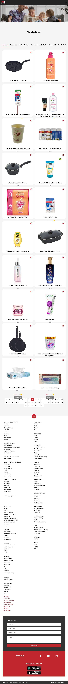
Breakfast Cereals (38, 527)
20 (9, 402)
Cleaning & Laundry (8, 428)
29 (39, 402)
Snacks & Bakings (39, 516)
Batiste (51, 45)
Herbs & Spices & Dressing (41, 529)
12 (42, 399)
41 (39, 405)
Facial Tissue (37, 422)
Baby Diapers (37, 495)
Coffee (35, 539)
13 (45, 399)
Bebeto (56, 45)
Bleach (35, 452)
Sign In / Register (8, 604)
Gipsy (35, 424)
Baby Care (31, 45)
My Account (7, 610)
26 (29, 402)
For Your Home (7, 476)
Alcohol (5, 424)
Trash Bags (37, 466)
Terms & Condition (9, 600)
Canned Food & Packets (40, 531)
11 (39, 399)
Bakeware (36, 487)
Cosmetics (6, 431)
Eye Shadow (7, 564)
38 (29, 405)
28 (35, 402)
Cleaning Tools (38, 476)
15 (52, 399)
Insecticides (37, 472)
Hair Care (6, 529)
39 (32, 405)
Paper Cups (37, 470)
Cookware (36, 489)
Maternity (6, 591)
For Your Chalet (8, 468)
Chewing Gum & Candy (40, 522)
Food (35, 525)
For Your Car (7, 466)
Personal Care (7, 437)
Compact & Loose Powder (10, 574)
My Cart (6, 608)
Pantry (5, 435)
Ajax (11, 45)
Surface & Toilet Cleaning (40, 456)
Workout (6, 472)
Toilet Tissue (37, 433)
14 (48, 399)
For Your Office (7, 464)
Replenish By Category (10, 479)
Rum (35, 548)
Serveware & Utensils (39, 485)
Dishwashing (37, 454)
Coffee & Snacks (8, 430)
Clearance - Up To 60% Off (11, 422)
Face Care (6, 552)
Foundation (6, 562)
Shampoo (6, 535)
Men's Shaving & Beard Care (11, 520)
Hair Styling (6, 537)
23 (19, 402)
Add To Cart (18, 397)
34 (55, 402)
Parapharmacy (38, 506)
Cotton (5, 508)
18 (62, 399)
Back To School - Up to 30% (11, 456)
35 (58, 402)
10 (35, 399)
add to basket (28, 52)
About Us (6, 596)
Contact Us (7, 598)
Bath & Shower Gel (8, 512)
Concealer (6, 570)
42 (42, 405)
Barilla (43, 45)
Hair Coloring (7, 531)
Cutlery (36, 481)
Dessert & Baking (38, 518)
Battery (36, 474)
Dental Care (7, 524)
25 (26, 402)
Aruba (26, 45)
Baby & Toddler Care (40, 493)
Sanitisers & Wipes (39, 508)
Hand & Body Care (8, 547)
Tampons (6, 593)
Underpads (37, 512)
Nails (5, 566)
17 (58, 399)
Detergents (37, 445)
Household (6, 433)
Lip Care (6, 551)
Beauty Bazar (7, 449)
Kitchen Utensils (38, 479)
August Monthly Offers (9, 451)
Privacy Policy (7, 602)
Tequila (36, 546)
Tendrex (36, 426)
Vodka (35, 544)
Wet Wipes (37, 497)
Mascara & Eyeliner (8, 560)
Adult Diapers (37, 510)
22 (16, 402)
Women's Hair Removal (10, 518)
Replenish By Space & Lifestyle (12, 462)
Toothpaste (7, 526)
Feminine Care (7, 491)
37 (26, 405)
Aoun (22, 45)
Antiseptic (36, 451)
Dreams (36, 428)
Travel (5, 470)
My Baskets (7, 606)
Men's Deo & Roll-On (9, 522)
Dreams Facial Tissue (9, 497)
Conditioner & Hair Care (10, 533)
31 (45, 402)
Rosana (36, 430)
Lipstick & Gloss (8, 558)
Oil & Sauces (37, 533)
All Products (6, 45)
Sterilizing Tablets (38, 502)
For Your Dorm (7, 474)
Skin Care (6, 543)
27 (32, 402)
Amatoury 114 (17, 45)
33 (52, 402)
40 (35, 405)
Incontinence (7, 589)
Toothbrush (7, 516)
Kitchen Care (37, 464)
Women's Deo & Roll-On (10, 514)
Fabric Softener (38, 458)
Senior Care (7, 487)
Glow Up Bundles (8, 445)
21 (12, 402)
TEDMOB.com (61, 682)
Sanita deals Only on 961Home (12, 447)
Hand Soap (6, 510)
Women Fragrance (8, 579)
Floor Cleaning (37, 449)
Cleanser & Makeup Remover (11, 545)
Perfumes (6, 439)
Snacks (36, 520)
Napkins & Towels (38, 468)
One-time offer (7, 453)
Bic (64, 45)
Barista (47, 45)
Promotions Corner (9, 443)
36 (62, 402)
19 (6, 402)
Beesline (60, 45)
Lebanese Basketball (9, 495)
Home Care (37, 462)
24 (22, 402)
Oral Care (36, 501)
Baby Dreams (37, 45)
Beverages (37, 537)
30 (42, 402)
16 (55, 399)
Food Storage (37, 483)
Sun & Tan (6, 549)
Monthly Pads (7, 587)
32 (48, 402)
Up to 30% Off (7, 458)
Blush (5, 568)
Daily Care (6, 585)
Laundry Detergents (39, 447)
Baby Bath (36, 499)
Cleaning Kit (7, 483)
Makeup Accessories (9, 572)
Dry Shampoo (7, 539)
